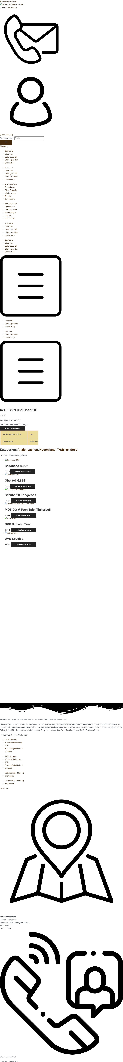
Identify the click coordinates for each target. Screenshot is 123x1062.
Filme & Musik (11, 190)
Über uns (9, 154)
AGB (6, 745)
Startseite (9, 151)
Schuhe (8, 196)
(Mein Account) (6, 135)
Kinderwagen (10, 193)
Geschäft (8, 321)
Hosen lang (47, 449)
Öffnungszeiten (11, 160)
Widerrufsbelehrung (13, 743)
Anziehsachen (11, 184)
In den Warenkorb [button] (23, 472)
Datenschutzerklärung (14, 773)
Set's (73, 449)
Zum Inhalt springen (8, 1)
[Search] (6, 142)
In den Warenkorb (12, 428)
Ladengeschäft (11, 157)
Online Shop (10, 326)
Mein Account (10, 740)
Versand (8, 751)
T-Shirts (63, 449)
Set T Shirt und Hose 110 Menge (14, 425)
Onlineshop (10, 163)
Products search (7, 138)
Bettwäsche (10, 187)
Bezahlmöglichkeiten (14, 748)
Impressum (9, 776)
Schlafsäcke (10, 199)
